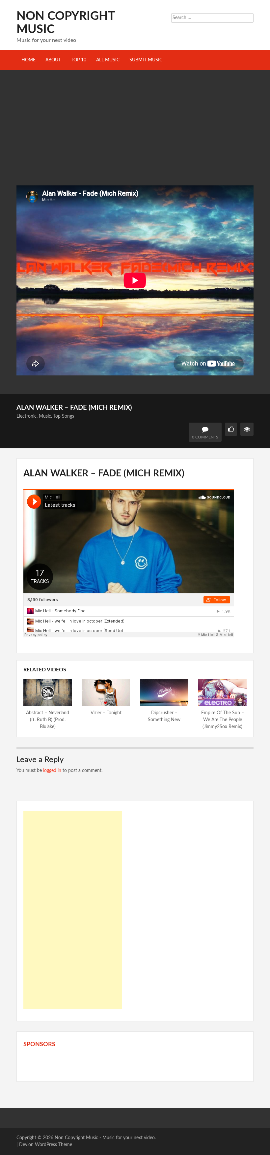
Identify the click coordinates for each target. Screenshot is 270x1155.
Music (45, 416)
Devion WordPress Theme (45, 1144)
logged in (52, 770)
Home (28, 60)
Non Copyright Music (76, 1138)
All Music (108, 60)
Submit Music (145, 60)
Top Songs (63, 416)
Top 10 (78, 60)
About (53, 60)
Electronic (26, 416)
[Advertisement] (135, 136)
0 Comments (205, 437)
